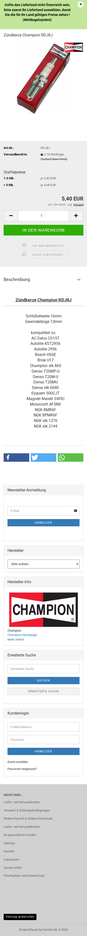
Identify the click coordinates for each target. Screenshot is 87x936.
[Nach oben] (73, 929)
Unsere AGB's (13, 867)
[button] (11, 215)
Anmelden (43, 522)
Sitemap (9, 843)
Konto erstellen (17, 762)
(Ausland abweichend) (54, 159)
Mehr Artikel (15, 639)
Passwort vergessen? (22, 769)
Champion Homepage (22, 635)
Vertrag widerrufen (20, 916)
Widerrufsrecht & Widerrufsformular (28, 818)
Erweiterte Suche (43, 691)
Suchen (43, 680)
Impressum (11, 859)
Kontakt (9, 851)
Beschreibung (17, 279)
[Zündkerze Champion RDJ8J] (43, 78)
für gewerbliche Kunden (20, 835)
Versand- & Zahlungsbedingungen (27, 810)
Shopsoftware (28, 929)
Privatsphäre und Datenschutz (24, 875)
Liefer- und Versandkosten (22, 802)
